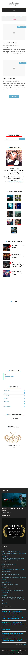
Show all (14, 19)
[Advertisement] (14, 114)
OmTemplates (15, 650)
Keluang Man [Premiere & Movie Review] (18, 256)
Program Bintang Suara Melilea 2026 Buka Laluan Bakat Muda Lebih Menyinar (13, 559)
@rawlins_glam (9, 376)
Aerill (3, 568)
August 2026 (14, 390)
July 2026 (14, 393)
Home (7, 653)
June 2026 (14, 396)
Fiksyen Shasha (6, 563)
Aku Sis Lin (4, 550)
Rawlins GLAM (7, 45)
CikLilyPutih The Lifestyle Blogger (10, 574)
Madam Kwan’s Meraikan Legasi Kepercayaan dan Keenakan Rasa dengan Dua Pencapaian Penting (14, 577)
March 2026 (14, 404)
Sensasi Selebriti (6, 556)
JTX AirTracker (9, 79)
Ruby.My (4, 587)
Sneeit (24, 644)
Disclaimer (20, 653)
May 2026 (14, 398)
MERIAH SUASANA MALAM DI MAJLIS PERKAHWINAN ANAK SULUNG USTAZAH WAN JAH (14, 552)
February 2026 (14, 406)
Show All (4, 603)
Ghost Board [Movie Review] (18, 246)
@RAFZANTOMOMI (6, 582)
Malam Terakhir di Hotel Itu (9, 564)
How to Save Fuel (10, 43)
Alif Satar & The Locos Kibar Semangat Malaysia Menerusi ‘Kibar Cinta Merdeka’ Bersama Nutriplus (12, 590)
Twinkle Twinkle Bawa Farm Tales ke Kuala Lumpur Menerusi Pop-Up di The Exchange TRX (13, 598)
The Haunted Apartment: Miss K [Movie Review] (18, 264)
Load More (14, 96)
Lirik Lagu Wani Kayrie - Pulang (10, 584)
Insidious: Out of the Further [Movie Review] (12, 509)
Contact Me (13, 653)
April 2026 (14, 401)
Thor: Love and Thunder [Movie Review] (17, 273)
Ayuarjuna (4, 595)
